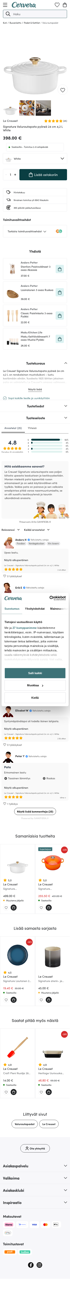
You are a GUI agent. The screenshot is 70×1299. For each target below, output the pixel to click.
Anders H (21, 540)
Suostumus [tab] (11, 608)
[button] (8, 14)
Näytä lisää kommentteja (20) (35, 811)
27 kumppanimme (24, 627)
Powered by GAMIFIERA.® (35, 818)
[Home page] (24, 6)
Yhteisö (32, 428)
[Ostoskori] (65, 4)
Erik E (18, 587)
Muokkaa (33, 685)
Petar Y (19, 756)
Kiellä (35, 697)
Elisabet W (21, 710)
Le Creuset (48, 1124)
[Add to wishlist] (62, 89)
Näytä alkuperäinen (16, 560)
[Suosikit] (57, 4)
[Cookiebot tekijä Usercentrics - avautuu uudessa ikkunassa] (50, 598)
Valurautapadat (25, 1124)
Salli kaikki (35, 672)
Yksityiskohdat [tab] (34, 608)
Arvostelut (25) (13, 428)
